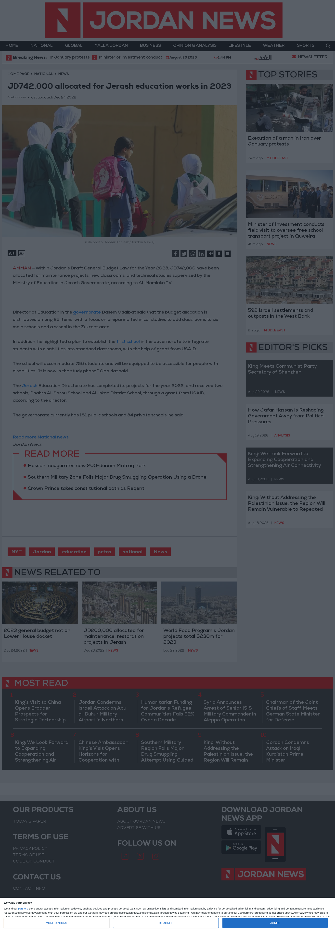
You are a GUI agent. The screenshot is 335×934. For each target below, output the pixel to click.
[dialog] (167, 916)
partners (23, 908)
